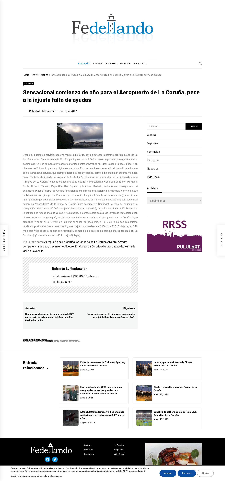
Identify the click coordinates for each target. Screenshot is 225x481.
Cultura (151, 134)
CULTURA (98, 64)
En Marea (81, 246)
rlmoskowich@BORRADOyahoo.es (78, 276)
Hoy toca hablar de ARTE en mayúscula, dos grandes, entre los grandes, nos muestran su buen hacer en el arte (101, 390)
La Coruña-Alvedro (99, 246)
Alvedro (122, 241)
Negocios (152, 168)
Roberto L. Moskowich (42, 111)
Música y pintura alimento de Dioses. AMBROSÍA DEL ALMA (173, 364)
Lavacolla (117, 246)
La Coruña (28, 83)
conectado (48, 341)
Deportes (152, 143)
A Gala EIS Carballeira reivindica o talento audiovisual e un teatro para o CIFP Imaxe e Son (102, 415)
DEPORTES (111, 64)
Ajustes (58, 476)
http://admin (64, 281)
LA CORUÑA (84, 64)
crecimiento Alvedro (61, 246)
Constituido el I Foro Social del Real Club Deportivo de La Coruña (175, 413)
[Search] (200, 63)
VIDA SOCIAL (140, 64)
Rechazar (186, 473)
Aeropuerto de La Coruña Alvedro (96, 241)
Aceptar (168, 473)
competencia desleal (35, 246)
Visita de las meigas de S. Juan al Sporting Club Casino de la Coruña (102, 364)
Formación (153, 151)
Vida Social (153, 177)
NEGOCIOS (125, 64)
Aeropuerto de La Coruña (59, 241)
